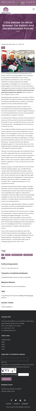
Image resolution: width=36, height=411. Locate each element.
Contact (8, 404)
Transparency (28, 255)
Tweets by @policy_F (7, 307)
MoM (3, 342)
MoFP (3, 344)
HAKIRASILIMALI (6, 340)
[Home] (5, 10)
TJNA (3, 349)
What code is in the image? (9, 374)
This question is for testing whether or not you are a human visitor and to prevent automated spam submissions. (17, 368)
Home (18, 31)
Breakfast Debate (17, 255)
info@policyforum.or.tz (9, 330)
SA (2, 255)
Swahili (23, 4)
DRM (3, 258)
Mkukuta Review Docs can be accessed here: (13, 286)
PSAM (3, 347)
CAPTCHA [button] (4, 362)
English (23, 2)
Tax (3, 47)
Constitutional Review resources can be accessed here (16, 277)
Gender (8, 255)
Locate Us (16, 404)
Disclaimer (25, 404)
